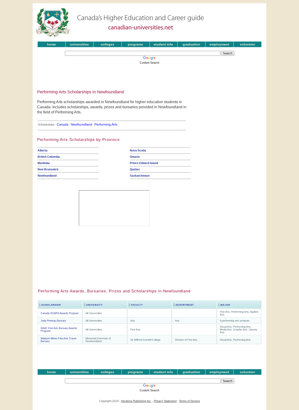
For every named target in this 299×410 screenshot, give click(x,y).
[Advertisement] (146, 75)
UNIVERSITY (94, 305)
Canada (62, 124)
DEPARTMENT (185, 305)
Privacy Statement (165, 401)
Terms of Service (189, 401)
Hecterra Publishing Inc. (136, 401)
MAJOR (225, 305)
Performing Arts (105, 124)
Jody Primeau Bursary (53, 320)
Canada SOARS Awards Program (60, 313)
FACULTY (137, 305)
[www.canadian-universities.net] (120, 37)
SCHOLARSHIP (51, 305)
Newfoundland (81, 124)
